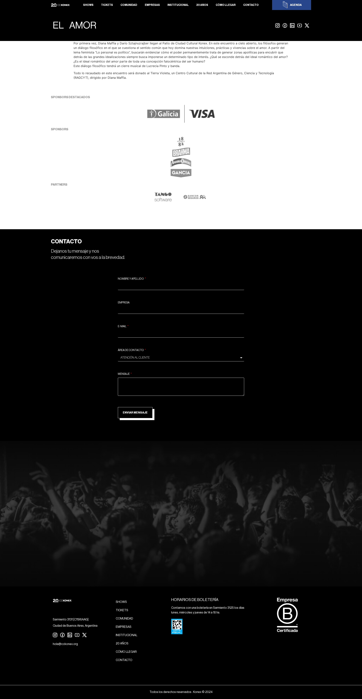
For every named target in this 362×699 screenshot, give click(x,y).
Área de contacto (131, 350)
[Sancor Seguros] (195, 200)
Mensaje (124, 374)
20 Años (202, 5)
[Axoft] (163, 200)
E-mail (122, 326)
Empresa (124, 302)
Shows (88, 5)
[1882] (181, 145)
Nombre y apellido (131, 279)
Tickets (107, 5)
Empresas (152, 5)
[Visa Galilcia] (181, 121)
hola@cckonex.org (65, 644)
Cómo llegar (226, 5)
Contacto (251, 5)
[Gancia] (180, 177)
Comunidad (128, 5)
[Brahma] (181, 156)
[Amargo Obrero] (181, 166)
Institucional (178, 5)
